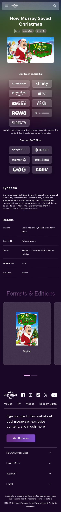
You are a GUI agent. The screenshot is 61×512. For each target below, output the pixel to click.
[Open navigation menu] (7, 6)
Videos (30, 404)
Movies (8, 404)
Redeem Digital (48, 404)
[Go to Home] (15, 6)
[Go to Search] (54, 5)
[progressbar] (27, 375)
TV (19, 404)
